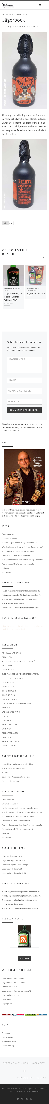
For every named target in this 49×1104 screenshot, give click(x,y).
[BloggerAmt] (41, 1014)
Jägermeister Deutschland (13, 978)
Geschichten (8, 695)
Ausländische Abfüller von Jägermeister (18, 564)
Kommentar (16, 359)
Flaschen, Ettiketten (13, 678)
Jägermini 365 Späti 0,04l (12, 869)
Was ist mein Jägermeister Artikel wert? (18, 551)
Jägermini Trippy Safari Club (13, 860)
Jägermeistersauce (36, 293)
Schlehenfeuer (10, 724)
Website (13, 401)
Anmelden (6, 1033)
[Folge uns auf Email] (27, 1098)
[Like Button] (5, 223)
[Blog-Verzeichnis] (18, 1014)
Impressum (6, 572)
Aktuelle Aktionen (11, 653)
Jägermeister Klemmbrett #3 (14, 873)
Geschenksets (9, 691)
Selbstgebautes (10, 733)
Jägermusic (7, 999)
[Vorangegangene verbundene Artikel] (37, 258)
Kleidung (6, 707)
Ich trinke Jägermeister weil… (17, 703)
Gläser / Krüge (9, 699)
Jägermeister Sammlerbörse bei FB (16, 991)
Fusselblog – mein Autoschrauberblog (17, 764)
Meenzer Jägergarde (10, 781)
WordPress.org (8, 1045)
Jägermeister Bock (31, 115)
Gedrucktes (8, 686)
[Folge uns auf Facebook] (22, 1098)
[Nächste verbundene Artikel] (44, 258)
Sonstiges (7, 737)
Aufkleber (7, 665)
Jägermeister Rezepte (11, 995)
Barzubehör (8, 669)
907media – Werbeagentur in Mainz (16, 777)
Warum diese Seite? (10, 538)
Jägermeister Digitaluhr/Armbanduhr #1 (24, 591)
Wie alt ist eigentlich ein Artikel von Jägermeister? (22, 547)
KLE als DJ (6, 772)
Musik (5, 716)
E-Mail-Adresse (19, 391)
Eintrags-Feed (7, 1037)
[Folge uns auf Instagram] (31, 1098)
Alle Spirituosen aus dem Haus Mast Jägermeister (22, 559)
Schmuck (6, 729)
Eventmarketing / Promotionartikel (20, 674)
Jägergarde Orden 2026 (12, 856)
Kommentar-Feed (9, 1041)
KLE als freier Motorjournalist (13, 768)
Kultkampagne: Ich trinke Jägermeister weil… (20, 543)
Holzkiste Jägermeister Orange (15, 864)
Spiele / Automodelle (13, 741)
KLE (7, 26)
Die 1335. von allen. (29, 599)
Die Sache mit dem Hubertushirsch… (17, 555)
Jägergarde (7, 1003)
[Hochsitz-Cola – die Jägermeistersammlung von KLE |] (8, 5)
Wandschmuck (9, 745)
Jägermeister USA (9, 986)
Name (12, 380)
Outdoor (7, 720)
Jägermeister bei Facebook (13, 982)
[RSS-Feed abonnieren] (18, 1098)
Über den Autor (8, 534)
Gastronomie (9, 682)
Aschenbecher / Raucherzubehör (19, 661)
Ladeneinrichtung (11, 712)
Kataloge (5, 568)
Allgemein (7, 657)
